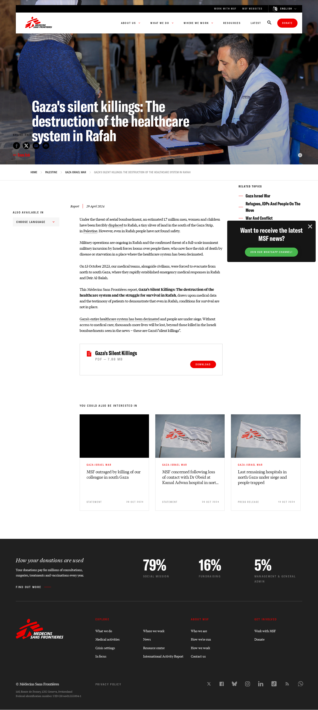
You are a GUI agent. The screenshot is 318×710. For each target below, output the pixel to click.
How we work (200, 647)
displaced (115, 225)
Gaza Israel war (75, 172)
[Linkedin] (260, 683)
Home (33, 172)
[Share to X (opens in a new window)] (26, 145)
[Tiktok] (274, 683)
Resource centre (154, 647)
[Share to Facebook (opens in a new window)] (16, 145)
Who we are (199, 630)
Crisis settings (105, 647)
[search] (269, 23)
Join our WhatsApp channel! (271, 252)
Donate (287, 23)
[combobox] (36, 221)
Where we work (153, 630)
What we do (103, 630)
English (286, 8)
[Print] (45, 145)
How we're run (201, 639)
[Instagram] (247, 683)
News (147, 639)
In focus (100, 656)
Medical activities (107, 639)
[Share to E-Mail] (36, 145)
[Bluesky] (234, 683)
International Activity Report (163, 656)
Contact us (198, 656)
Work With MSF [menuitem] (225, 8)
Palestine (51, 172)
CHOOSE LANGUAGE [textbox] (31, 222)
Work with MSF (265, 630)
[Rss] (287, 683)
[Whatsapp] (300, 683)
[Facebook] (222, 684)
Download (203, 364)
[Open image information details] (300, 155)
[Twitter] (208, 684)
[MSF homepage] (38, 23)
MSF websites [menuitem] (252, 8)
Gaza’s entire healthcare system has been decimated (119, 318)
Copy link (24, 154)
